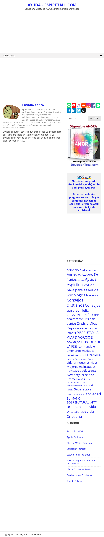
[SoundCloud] (83, 106)
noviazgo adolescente (82, 371)
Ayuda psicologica (53, 112)
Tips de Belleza (74, 481)
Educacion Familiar (76, 448)
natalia (28, 109)
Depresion (75, 328)
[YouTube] (74, 106)
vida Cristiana (80, 414)
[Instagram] (88, 106)
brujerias (92, 295)
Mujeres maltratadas (81, 367)
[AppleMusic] (79, 106)
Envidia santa (33, 105)
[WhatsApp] (98, 106)
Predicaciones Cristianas (79, 475)
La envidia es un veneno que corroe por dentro (36, 122)
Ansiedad (26, 112)
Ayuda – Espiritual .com (52, 4)
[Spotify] (69, 106)
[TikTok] (83, 111)
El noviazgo (80, 339)
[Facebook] (93, 106)
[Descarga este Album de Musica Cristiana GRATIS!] (84, 165)
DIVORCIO (82, 337)
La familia (93, 355)
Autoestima (80, 280)
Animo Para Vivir (75, 431)
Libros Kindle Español (86, 359)
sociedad (43, 114)
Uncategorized (76, 412)
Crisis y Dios (87, 323)
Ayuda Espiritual (75, 437)
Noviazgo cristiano (80, 375)
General (81, 356)
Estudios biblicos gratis (78, 454)
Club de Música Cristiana (79, 443)
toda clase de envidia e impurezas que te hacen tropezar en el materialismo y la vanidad (32, 125)
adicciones (74, 270)
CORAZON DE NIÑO (79, 315)
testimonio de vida (81, 406)
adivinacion (89, 270)
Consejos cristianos (30, 114)
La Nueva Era (72, 359)
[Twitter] (79, 111)
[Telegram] (69, 111)
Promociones (76, 379)
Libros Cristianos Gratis (79, 469)
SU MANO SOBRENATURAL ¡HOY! (82, 400)
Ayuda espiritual (38, 112)
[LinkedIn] (74, 111)
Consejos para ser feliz (83, 308)
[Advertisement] (52, 31)
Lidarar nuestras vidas (82, 362)
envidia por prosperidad (46, 120)
